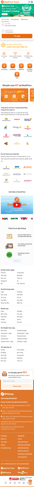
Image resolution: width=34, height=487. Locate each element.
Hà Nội (3, 319)
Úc (17, 281)
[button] (18, 16)
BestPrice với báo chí (23, 451)
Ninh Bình (20, 294)
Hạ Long (3, 297)
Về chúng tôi (21, 436)
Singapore (4, 281)
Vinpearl (3, 445)
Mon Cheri (4, 330)
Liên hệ (20, 439)
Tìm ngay (17, 36)
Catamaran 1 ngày (6, 333)
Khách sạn (21, 69)
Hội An (19, 319)
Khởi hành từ (9, 30)
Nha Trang (4, 294)
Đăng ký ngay (17, 386)
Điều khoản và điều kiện (24, 445)
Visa (17, 78)
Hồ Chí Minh (20, 350)
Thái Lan (19, 278)
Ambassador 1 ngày (23, 333)
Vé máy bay (13, 69)
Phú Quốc (20, 300)
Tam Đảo (3, 322)
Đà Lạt (19, 297)
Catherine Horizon (22, 339)
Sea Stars (3, 336)
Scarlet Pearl (4, 339)
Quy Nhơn (4, 300)
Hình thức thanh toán (23, 448)
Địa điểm (7, 23)
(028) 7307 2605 (9, 407)
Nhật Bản (19, 275)
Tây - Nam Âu (21, 283)
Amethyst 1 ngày (22, 341)
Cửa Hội (19, 322)
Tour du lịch (4, 69)
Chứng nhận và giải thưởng (25, 454)
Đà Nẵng (19, 292)
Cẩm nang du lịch (22, 457)
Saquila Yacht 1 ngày (7, 341)
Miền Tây (19, 303)
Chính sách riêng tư (23, 442)
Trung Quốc (20, 272)
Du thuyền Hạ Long (29, 70)
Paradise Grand (21, 336)
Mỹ (2, 283)
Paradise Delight (22, 330)
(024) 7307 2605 (15, 413)
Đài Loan (3, 278)
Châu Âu (3, 272)
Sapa (2, 292)
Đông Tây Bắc (5, 303)
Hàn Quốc (4, 275)
